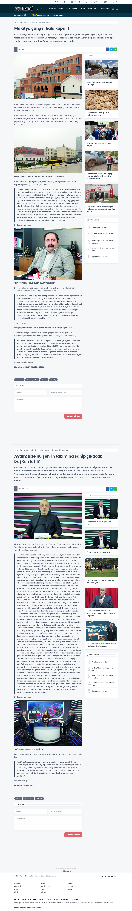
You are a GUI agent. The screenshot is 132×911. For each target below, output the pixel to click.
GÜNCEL (26, 22)
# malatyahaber (32, 380)
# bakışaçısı (28, 798)
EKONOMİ (52, 9)
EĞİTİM (67, 9)
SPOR (61, 9)
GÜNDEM (44, 9)
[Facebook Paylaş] (107, 49)
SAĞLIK (74, 9)
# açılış (53, 380)
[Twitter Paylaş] (111, 49)
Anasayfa (18, 22)
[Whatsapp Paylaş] (115, 49)
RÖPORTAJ (105, 9)
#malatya (19, 380)
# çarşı (44, 380)
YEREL (96, 9)
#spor (18, 798)
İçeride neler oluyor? (42, 15)
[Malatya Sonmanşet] (24, 9)
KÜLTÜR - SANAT (86, 9)
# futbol (39, 798)
